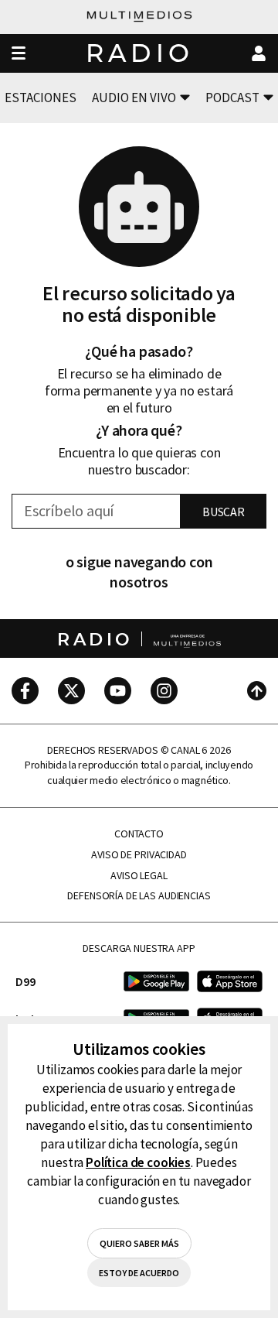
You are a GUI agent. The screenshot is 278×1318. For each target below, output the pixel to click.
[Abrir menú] (18, 54)
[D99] (156, 981)
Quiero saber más (139, 1243)
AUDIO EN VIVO (134, 97)
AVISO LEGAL (138, 875)
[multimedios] (139, 17)
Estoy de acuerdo (139, 1273)
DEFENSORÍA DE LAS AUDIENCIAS (138, 895)
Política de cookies (138, 1162)
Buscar (223, 511)
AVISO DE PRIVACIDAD (138, 854)
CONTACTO (139, 833)
